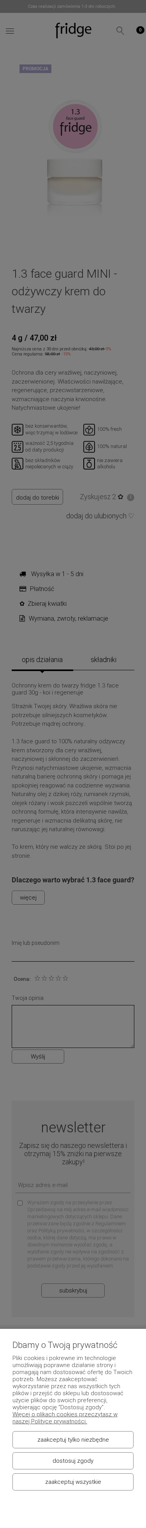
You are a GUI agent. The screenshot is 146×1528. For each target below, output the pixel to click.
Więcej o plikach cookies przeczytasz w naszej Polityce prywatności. (65, 1418)
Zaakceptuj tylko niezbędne (73, 1439)
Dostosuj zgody (73, 1460)
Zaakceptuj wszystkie (73, 1481)
